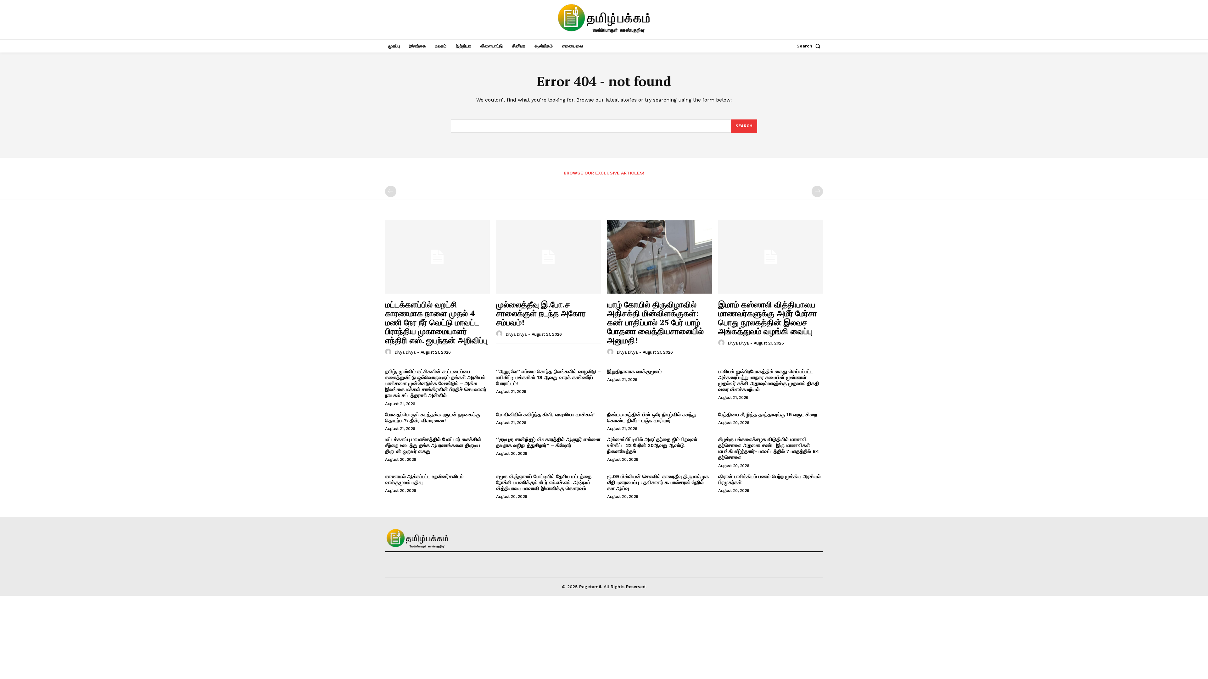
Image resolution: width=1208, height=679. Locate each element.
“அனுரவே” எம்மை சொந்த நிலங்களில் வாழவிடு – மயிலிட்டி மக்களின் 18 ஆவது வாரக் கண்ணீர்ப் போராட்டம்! (548, 377)
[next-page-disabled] (817, 191)
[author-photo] (389, 352)
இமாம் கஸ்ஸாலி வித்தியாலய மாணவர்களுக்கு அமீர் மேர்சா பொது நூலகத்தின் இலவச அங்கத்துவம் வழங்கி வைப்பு (767, 318)
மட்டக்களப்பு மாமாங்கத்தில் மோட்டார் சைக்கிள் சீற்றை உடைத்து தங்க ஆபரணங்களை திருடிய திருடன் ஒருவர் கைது (433, 445)
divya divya (405, 352)
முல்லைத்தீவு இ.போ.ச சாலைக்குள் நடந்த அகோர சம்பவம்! (541, 313)
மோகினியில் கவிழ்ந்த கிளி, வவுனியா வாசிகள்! (545, 414)
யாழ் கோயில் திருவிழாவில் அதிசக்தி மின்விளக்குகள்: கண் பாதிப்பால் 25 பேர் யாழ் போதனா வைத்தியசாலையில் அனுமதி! (655, 322)
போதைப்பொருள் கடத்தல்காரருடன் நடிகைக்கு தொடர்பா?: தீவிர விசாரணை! (432, 417)
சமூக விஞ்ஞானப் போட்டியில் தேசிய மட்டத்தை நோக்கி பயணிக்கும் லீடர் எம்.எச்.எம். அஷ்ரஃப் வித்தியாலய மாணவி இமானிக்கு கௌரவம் (543, 482)
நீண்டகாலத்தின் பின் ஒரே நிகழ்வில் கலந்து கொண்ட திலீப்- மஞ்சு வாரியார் (651, 417)
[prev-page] (390, 191)
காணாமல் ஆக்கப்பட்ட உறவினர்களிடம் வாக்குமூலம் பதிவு (424, 479)
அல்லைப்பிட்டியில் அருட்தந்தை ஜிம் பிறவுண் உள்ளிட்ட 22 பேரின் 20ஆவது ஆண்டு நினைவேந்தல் (652, 445)
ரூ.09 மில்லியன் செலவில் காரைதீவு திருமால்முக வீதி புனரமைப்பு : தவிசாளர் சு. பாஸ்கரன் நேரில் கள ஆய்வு (658, 482)
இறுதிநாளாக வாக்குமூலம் (634, 371)
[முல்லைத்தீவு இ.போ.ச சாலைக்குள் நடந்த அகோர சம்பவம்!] (548, 257)
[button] (810, 45)
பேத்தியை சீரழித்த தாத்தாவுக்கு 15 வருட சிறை (767, 414)
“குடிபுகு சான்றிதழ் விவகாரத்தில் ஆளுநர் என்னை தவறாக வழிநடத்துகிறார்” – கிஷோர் (548, 442)
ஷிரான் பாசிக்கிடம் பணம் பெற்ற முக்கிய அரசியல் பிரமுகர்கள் (769, 479)
